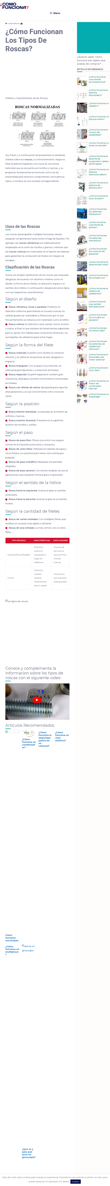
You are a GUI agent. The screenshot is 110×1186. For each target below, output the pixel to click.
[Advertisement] (37, 76)
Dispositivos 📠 (15, 23)
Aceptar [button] (75, 1181)
